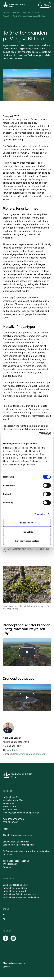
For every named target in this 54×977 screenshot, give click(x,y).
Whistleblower (10, 864)
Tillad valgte (27, 532)
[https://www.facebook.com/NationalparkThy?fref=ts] (5, 938)
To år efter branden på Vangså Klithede (30, 16)
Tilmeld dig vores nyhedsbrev (17, 835)
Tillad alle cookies (27, 523)
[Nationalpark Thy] (14, 4)
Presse (6, 828)
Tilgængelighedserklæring (16, 860)
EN (4, 915)
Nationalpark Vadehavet (14, 891)
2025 (37, 13)
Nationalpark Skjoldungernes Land (19, 894)
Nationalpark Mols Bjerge (15, 888)
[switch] (47, 485)
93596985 (12, 749)
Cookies (7, 867)
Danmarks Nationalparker (15, 884)
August (6, 16)
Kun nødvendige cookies (27, 541)
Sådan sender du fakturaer (16, 841)
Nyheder (26, 13)
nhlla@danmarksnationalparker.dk (27, 754)
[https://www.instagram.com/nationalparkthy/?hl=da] (13, 938)
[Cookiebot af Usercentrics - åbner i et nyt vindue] (39, 434)
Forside (6, 13)
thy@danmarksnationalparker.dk (23, 812)
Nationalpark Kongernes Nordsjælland (21, 897)
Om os (16, 13)
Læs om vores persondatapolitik (18, 844)
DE (4, 919)
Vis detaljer (39, 514)
